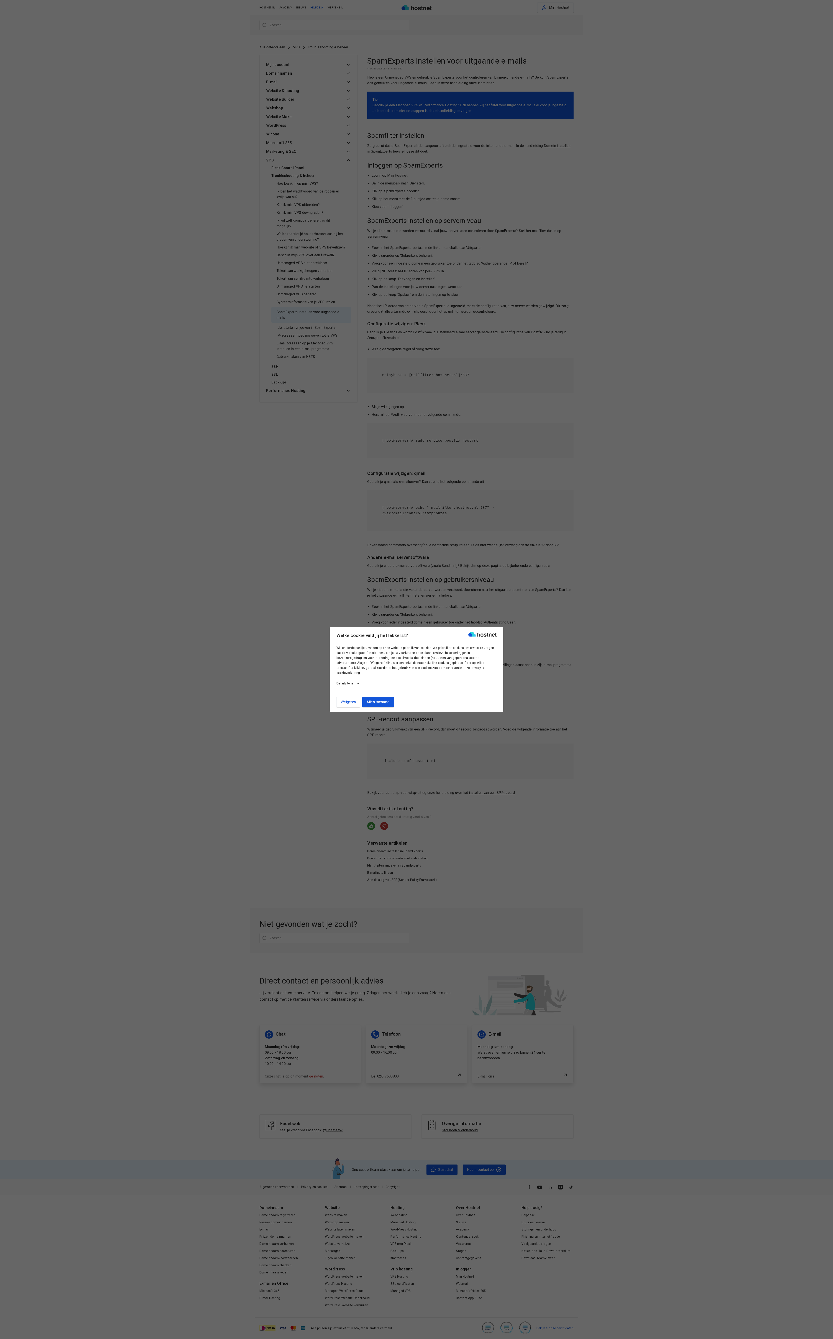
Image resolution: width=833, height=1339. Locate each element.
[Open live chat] (825, 1333)
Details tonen (345, 683)
